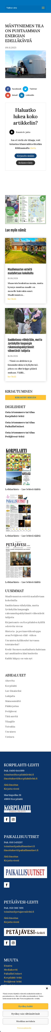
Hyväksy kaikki (25, 1006)
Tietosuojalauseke (24, 1028)
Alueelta (10, 678)
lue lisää (12, 297)
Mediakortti (11, 967)
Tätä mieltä (11, 714)
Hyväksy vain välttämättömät (25, 1014)
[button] (47, 988)
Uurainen (10, 729)
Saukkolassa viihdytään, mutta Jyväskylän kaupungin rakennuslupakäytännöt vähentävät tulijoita (25, 343)
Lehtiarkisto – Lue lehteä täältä (22, 487)
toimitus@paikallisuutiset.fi (19, 844)
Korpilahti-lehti (13, 975)
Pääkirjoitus (12, 704)
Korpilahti (11, 683)
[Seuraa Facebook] (6, 817)
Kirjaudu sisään (25, 395)
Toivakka (10, 724)
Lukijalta (10, 694)
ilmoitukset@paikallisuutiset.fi (21, 848)
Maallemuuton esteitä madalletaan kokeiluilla (20, 269)
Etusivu (8, 963)
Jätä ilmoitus (11, 782)
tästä (32, 148)
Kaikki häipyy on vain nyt (18, 656)
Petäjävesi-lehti (13, 979)
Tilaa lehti (9, 983)
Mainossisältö (13, 699)
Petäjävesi (11, 709)
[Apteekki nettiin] (25, 221)
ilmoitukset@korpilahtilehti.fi (20, 776)
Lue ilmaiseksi (13, 689)
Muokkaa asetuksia (25, 1021)
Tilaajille (10, 719)
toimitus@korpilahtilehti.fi (19, 772)
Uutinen (9, 734)
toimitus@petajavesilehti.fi (19, 909)
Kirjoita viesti (11, 786)
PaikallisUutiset (13, 971)
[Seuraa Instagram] (13, 817)
